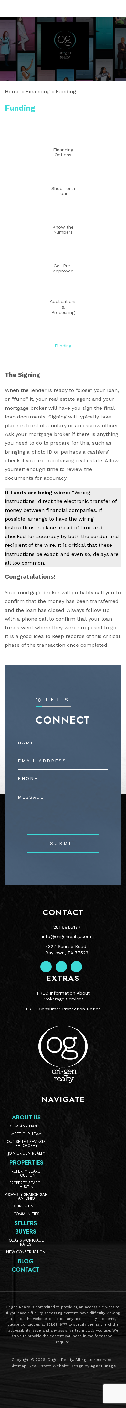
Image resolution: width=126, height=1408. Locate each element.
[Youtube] (76, 966)
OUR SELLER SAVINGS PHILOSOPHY (26, 1143)
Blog (26, 1261)
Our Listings (26, 1206)
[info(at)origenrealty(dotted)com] (112, 8)
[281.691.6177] (63, 8)
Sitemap (18, 1366)
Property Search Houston (26, 1173)
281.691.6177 (67, 927)
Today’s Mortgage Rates (25, 1242)
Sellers (26, 1223)
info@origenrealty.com (66, 936)
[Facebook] (46, 966)
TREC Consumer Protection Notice (63, 1008)
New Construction (25, 1252)
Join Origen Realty (26, 1153)
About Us (26, 1117)
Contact (25, 1269)
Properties (26, 1162)
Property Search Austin (26, 1185)
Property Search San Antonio (26, 1196)
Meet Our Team (26, 1134)
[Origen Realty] (63, 1081)
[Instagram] (61, 966)
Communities (26, 1214)
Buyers (25, 1231)
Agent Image (103, 1366)
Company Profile (26, 1126)
